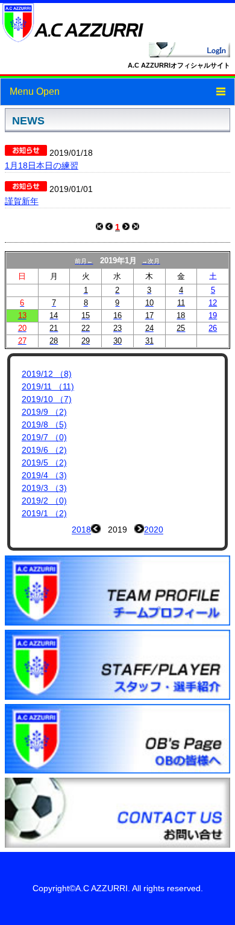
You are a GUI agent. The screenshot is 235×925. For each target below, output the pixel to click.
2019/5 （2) (44, 462)
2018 (81, 530)
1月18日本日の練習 (41, 165)
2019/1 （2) (44, 513)
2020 (153, 530)
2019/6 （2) (44, 450)
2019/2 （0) (44, 500)
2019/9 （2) (44, 412)
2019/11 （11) (48, 386)
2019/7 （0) (44, 437)
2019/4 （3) (44, 475)
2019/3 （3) (44, 488)
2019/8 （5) (44, 424)
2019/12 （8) (47, 374)
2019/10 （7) (47, 399)
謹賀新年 (22, 201)
